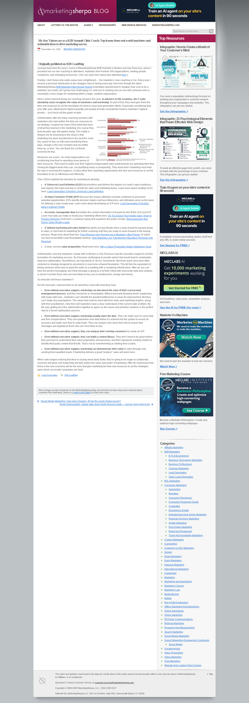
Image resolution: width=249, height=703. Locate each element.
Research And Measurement (179, 627)
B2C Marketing (172, 481)
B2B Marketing (172, 451)
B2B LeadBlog (71, 375)
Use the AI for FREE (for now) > (180, 307)
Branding (173, 493)
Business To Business (180, 464)
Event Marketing (172, 560)
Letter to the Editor (81, 392)
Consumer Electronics (180, 498)
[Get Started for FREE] (186, 232)
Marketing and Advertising (178, 581)
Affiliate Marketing (173, 447)
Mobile (168, 598)
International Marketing (176, 569)
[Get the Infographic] (186, 92)
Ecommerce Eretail (179, 510)
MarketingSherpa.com (165, 25)
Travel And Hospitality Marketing (186, 535)
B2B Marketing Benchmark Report (74, 87)
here (124, 75)
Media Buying (171, 594)
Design (168, 552)
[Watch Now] (186, 356)
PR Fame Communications (178, 619)
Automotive (175, 489)
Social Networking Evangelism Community (186, 640)
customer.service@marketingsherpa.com (114, 682)
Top (211, 674)
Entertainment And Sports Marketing (188, 514)
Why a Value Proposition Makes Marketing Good (125, 246)
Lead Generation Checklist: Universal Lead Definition (75, 191)
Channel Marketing (179, 468)
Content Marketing (174, 539)
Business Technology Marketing (185, 460)
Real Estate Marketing (180, 527)
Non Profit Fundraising (176, 602)
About (41, 25)
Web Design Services (134, 25)
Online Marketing (173, 615)
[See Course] (186, 415)
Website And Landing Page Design (182, 665)
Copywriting (170, 543)
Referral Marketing (174, 623)
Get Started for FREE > (175, 245)
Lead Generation (49, 375)
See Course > (168, 428)
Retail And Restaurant (180, 531)
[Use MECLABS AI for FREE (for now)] (186, 294)
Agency (88, 25)
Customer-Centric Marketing (179, 548)
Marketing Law (172, 590)
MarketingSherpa (46, 681)
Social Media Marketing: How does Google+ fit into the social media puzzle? (81, 401)
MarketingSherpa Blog (75, 11)
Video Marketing (173, 657)
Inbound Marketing (174, 564)
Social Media (175, 644)
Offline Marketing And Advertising (181, 606)
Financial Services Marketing (184, 518)
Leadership (170, 573)
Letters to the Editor (64, 25)
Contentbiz (174, 506)
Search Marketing (173, 632)
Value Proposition (173, 652)
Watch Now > (168, 366)
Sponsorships (107, 25)
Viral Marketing (172, 661)
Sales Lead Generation (181, 477)
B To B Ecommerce (179, 456)
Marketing (169, 577)
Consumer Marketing (175, 485)
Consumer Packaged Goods (184, 502)
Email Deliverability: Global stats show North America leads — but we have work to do (105, 404)
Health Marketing (178, 523)
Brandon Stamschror (74, 49)
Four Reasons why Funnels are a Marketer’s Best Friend (110, 234)
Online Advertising (174, 611)
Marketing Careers (174, 586)
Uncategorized (172, 648)
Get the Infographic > (174, 111)
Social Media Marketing (176, 636)
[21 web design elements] (186, 163)
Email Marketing (172, 556)
